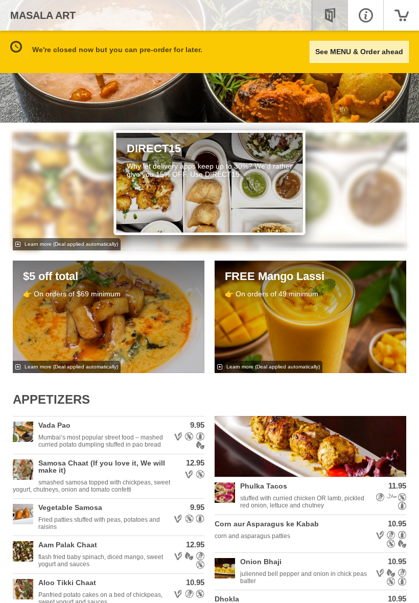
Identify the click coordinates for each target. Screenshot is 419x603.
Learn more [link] (70, 366)
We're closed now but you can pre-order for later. (117, 49)
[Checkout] (401, 15)
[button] (108, 435)
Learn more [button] (70, 244)
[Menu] (329, 15)
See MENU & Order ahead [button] (359, 52)
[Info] (365, 15)
